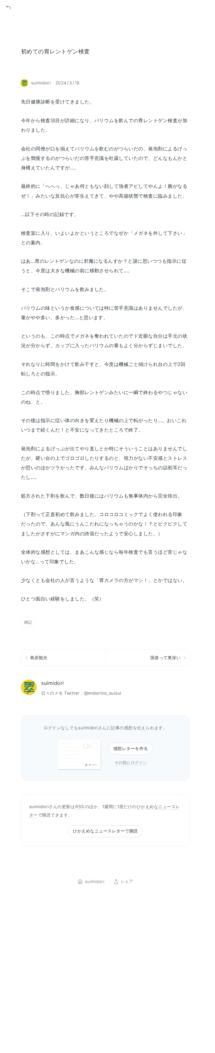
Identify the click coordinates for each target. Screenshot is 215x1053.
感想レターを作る (130, 748)
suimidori (52, 683)
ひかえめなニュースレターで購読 (105, 831)
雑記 (28, 622)
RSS (79, 806)
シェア (126, 881)
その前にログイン (130, 762)
